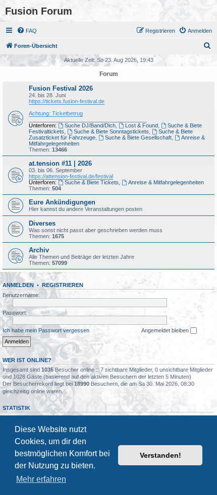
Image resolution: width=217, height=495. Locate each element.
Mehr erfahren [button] (41, 479)
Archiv (39, 250)
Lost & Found (141, 125)
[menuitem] (27, 31)
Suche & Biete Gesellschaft (138, 137)
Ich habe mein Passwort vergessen (46, 330)
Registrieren (62, 285)
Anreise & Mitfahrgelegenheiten (166, 182)
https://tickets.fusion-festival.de (66, 101)
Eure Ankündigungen (62, 202)
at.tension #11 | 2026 (60, 163)
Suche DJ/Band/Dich (90, 125)
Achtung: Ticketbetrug (56, 113)
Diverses (42, 223)
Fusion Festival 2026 (61, 88)
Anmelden (18, 285)
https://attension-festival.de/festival (71, 176)
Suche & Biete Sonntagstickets (111, 131)
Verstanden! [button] (160, 455)
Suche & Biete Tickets (92, 182)
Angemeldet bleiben (165, 330)
